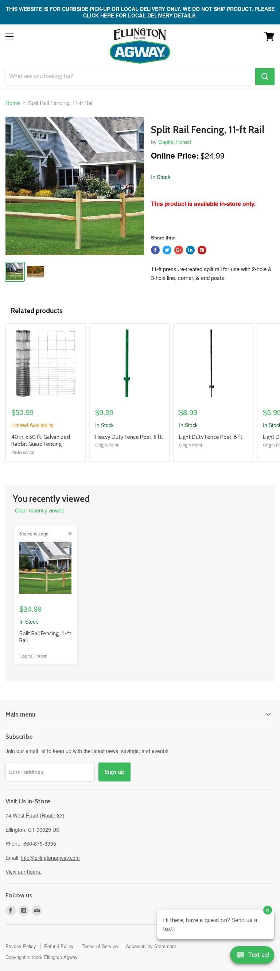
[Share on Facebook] (155, 250)
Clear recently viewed (40, 510)
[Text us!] (252, 956)
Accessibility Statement (151, 946)
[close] (70, 533)
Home (12, 102)
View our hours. (23, 871)
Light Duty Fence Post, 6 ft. (211, 437)
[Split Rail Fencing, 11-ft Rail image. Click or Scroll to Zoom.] (74, 186)
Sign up (114, 771)
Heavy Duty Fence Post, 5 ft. (129, 437)
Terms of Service (100, 946)
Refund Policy (59, 946)
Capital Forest (174, 141)
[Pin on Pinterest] (202, 250)
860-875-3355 (39, 843)
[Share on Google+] (178, 250)
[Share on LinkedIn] (190, 250)
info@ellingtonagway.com (50, 857)
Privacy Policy (20, 946)
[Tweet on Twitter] (167, 250)
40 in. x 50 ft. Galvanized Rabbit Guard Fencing (40, 441)
